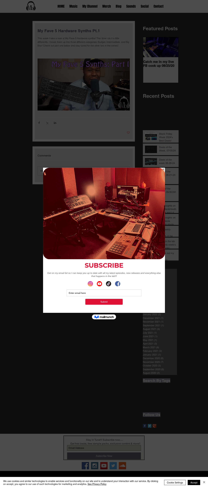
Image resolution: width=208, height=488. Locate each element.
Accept (193, 482)
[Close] (204, 482)
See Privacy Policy (97, 484)
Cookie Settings (175, 482)
